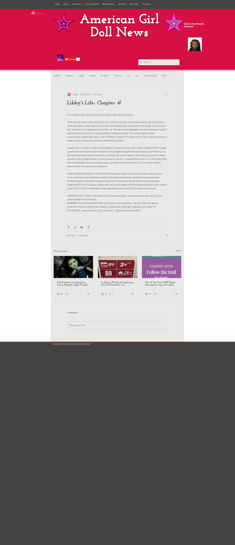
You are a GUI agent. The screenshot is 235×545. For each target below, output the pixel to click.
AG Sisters (105, 76)
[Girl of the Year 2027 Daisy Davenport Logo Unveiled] (161, 267)
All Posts (57, 76)
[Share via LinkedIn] (82, 227)
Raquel (92, 76)
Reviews (69, 76)
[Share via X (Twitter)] (75, 227)
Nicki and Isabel (150, 76)
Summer (118, 76)
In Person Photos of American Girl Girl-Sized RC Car (117, 283)
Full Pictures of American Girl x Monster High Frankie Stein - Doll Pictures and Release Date (72, 283)
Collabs (81, 76)
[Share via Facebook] (68, 227)
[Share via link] (88, 227)
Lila (128, 76)
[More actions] (166, 94)
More (164, 76)
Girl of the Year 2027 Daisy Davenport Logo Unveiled (160, 283)
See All (178, 251)
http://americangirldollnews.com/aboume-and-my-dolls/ (82, 489)
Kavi (137, 76)
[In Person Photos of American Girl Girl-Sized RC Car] (117, 267)
